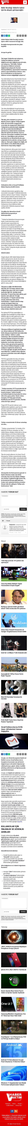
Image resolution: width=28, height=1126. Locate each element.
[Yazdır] (18, 36)
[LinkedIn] (7, 36)
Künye (14, 1103)
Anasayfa (7, 1103)
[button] (20, 36)
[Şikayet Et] (25, 532)
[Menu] (25, 2)
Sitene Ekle (19, 1105)
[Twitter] (4, 36)
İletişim (20, 1103)
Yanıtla (12, 532)
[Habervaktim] (5, 2)
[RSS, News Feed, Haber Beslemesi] (16, 1111)
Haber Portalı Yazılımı (15, 1124)
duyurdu (19, 821)
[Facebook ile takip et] (12, 1111)
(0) (16, 532)
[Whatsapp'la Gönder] (9, 36)
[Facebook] (2, 36)
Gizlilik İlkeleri (9, 1105)
